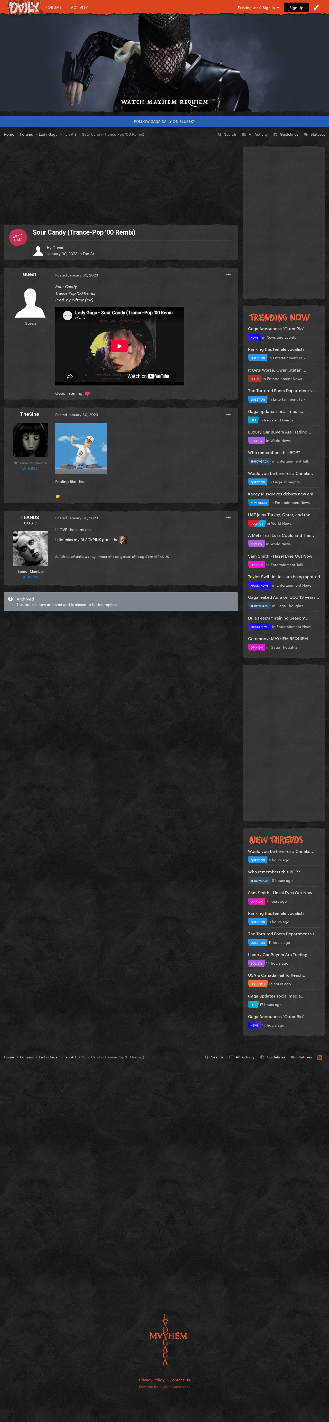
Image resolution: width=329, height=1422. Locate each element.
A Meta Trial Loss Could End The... (281, 534)
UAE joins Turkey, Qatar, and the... (281, 514)
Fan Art (89, 253)
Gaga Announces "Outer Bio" (276, 328)
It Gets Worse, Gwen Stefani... (277, 369)
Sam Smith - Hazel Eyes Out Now (280, 555)
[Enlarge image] (81, 447)
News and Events (281, 337)
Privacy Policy (151, 1379)
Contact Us (179, 1379)
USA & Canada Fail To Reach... (277, 974)
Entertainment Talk (289, 357)
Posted (76, 275)
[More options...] (228, 275)
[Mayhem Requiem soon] (164, 63)
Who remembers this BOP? (274, 452)
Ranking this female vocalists (276, 348)
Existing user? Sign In (257, 7)
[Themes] (316, 7)
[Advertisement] (120, 181)
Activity (79, 7)
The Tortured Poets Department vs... (283, 390)
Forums (53, 7)
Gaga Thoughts (286, 481)
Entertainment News (284, 378)
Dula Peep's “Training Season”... (279, 617)
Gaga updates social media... (276, 411)
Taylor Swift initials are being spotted (284, 576)
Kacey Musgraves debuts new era (280, 493)
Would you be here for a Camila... (280, 472)
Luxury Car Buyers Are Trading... (279, 431)
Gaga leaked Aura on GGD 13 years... (283, 596)
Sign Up (296, 7)
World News (280, 440)
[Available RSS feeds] (320, 1056)
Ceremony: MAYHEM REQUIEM (278, 638)
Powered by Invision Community (164, 1386)
